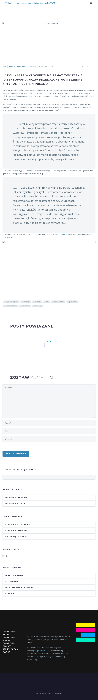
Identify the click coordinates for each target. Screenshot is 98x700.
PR (47, 302)
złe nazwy (38, 306)
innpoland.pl (61, 234)
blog (4, 66)
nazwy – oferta (16, 497)
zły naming (12, 581)
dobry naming (15, 575)
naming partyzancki (19, 587)
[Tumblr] (14, 313)
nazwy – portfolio (18, 503)
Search (92, 477)
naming (12, 66)
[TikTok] (55, 679)
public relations (58, 302)
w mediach (32, 66)
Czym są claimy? (16, 536)
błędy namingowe (11, 302)
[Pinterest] (11, 313)
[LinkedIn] (18, 313)
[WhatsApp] (52, 679)
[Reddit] (21, 313)
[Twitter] (7, 313)
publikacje (21, 66)
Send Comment (15, 453)
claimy (9, 593)
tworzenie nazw (11, 306)
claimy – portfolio (18, 524)
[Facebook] (4, 313)
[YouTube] (49, 679)
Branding (26, 302)
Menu (91, 3)
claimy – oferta (16, 530)
